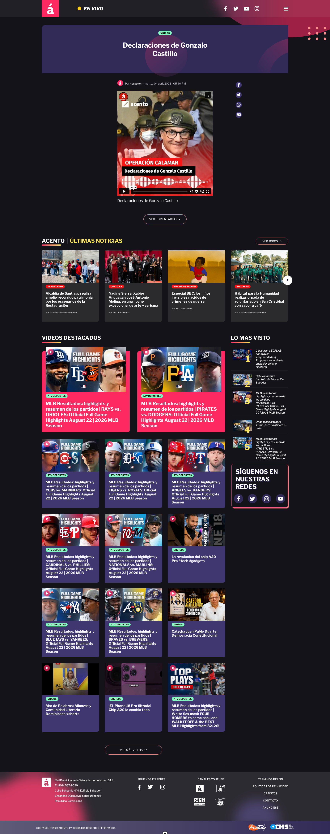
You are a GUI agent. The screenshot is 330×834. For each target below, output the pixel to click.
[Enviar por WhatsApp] (239, 105)
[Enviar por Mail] (239, 115)
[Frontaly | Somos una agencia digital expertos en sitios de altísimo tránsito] (257, 827)
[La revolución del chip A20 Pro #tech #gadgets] (196, 548)
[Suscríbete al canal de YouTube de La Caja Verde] (221, 802)
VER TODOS (272, 241)
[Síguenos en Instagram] (257, 8)
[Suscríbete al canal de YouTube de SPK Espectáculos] (199, 802)
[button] (287, 280)
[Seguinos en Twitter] (252, 498)
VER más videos (135, 750)
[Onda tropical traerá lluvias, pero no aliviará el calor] (259, 425)
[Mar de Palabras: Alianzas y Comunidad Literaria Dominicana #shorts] (70, 697)
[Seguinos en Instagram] (266, 498)
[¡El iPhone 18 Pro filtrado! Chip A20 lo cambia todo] (133, 697)
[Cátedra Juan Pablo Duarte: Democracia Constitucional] (196, 622)
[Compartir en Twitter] (239, 95)
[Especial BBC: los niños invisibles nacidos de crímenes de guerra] (196, 282)
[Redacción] (120, 85)
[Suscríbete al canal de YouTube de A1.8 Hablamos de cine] (220, 789)
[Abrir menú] (286, 9)
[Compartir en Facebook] (239, 85)
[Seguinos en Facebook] (238, 498)
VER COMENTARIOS (166, 219)
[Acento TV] (50, 8)
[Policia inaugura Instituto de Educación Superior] (259, 379)
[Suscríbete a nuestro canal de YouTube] (246, 8)
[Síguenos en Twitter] (236, 8)
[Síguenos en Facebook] (225, 8)
